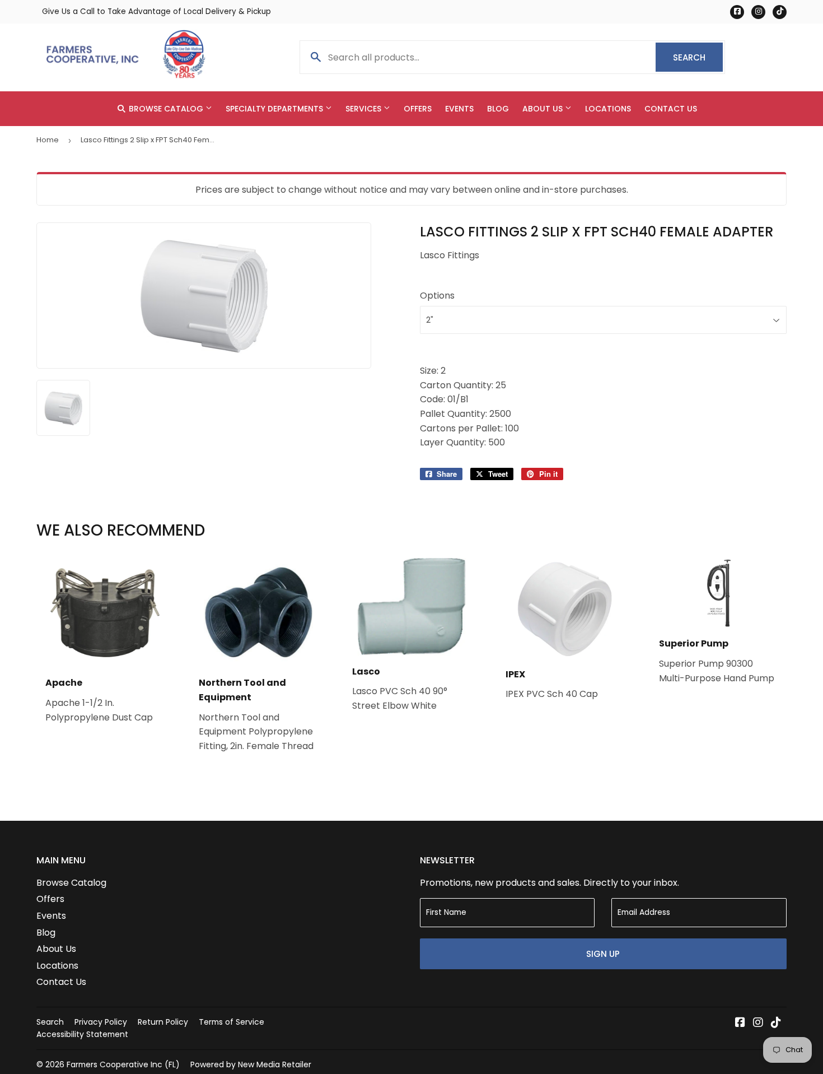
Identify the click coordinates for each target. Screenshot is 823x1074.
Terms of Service (231, 1021)
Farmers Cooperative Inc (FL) (123, 1064)
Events (459, 108)
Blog (498, 108)
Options (437, 295)
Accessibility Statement (82, 1034)
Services (364, 108)
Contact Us (670, 108)
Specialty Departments (275, 108)
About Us (543, 108)
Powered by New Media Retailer (250, 1064)
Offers (418, 108)
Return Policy (163, 1021)
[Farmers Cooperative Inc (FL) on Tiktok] (776, 1023)
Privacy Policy (100, 1021)
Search (698, 57)
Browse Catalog (166, 108)
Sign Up (603, 954)
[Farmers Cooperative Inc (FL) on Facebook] (740, 1023)
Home (47, 139)
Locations (608, 108)
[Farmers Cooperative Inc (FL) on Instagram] (758, 1023)
